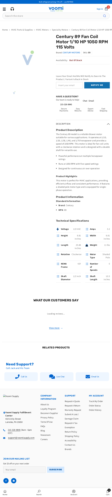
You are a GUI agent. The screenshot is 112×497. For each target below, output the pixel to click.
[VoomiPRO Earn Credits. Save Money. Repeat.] (56, 23)
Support (70, 395)
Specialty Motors (60, 29)
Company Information (48, 397)
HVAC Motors (42, 29)
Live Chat (60, 377)
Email (91, 100)
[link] (39, 492)
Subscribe (55, 469)
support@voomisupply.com (21, 437)
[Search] (106, 16)
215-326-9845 (66, 104)
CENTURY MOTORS (71, 52)
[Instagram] (13, 480)
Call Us (24, 377)
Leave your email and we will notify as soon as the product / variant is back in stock (81, 78)
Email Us (95, 377)
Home (5, 29)
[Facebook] (6, 480)
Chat (85, 100)
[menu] (4, 9)
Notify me (97, 85)
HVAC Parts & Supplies (22, 29)
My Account (96, 395)
